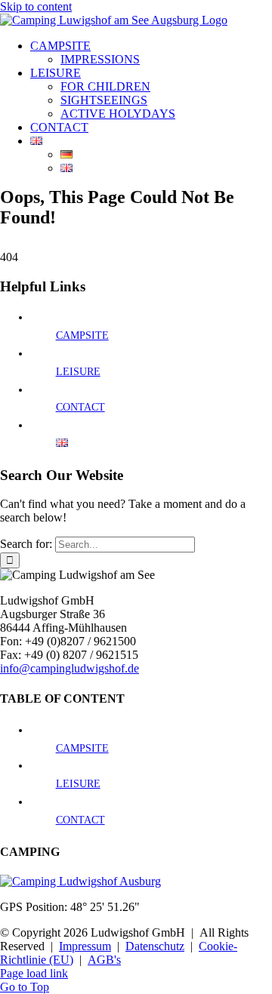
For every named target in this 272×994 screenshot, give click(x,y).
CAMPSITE (82, 335)
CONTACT (80, 407)
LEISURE (78, 371)
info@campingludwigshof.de (69, 668)
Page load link (34, 973)
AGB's (104, 959)
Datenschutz (154, 946)
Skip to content (36, 6)
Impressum (85, 946)
